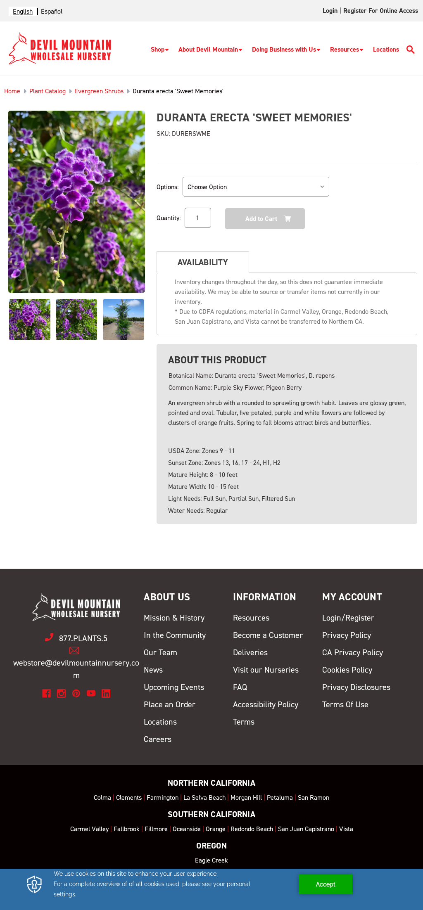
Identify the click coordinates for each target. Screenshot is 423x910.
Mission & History (174, 617)
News (153, 669)
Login (330, 10)
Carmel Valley (89, 829)
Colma (102, 797)
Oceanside (187, 829)
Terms (243, 721)
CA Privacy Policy (352, 652)
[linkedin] (106, 693)
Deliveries (250, 652)
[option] (52, 11)
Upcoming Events (174, 687)
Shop (157, 49)
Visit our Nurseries (266, 669)
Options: (167, 186)
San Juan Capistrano (306, 829)
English (23, 11)
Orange (216, 829)
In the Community (175, 635)
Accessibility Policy (265, 704)
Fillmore (156, 829)
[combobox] (23, 11)
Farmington (162, 797)
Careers (157, 739)
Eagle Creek (211, 860)
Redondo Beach (252, 829)
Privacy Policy (346, 635)
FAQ (240, 687)
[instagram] (61, 693)
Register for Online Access (380, 10)
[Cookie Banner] (211, 889)
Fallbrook (127, 829)
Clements (129, 797)
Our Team (160, 652)
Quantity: (169, 217)
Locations (386, 49)
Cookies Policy (347, 669)
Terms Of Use (345, 704)
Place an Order (169, 704)
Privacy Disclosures (356, 687)
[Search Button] (410, 51)
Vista (346, 829)
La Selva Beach (204, 797)
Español (51, 11)
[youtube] (91, 693)
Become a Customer (268, 635)
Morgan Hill (246, 797)
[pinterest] (76, 693)
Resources (344, 49)
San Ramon (313, 797)
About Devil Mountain (208, 49)
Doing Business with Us (284, 49)
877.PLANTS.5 (83, 638)
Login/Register (348, 617)
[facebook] (46, 693)
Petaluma (280, 797)
